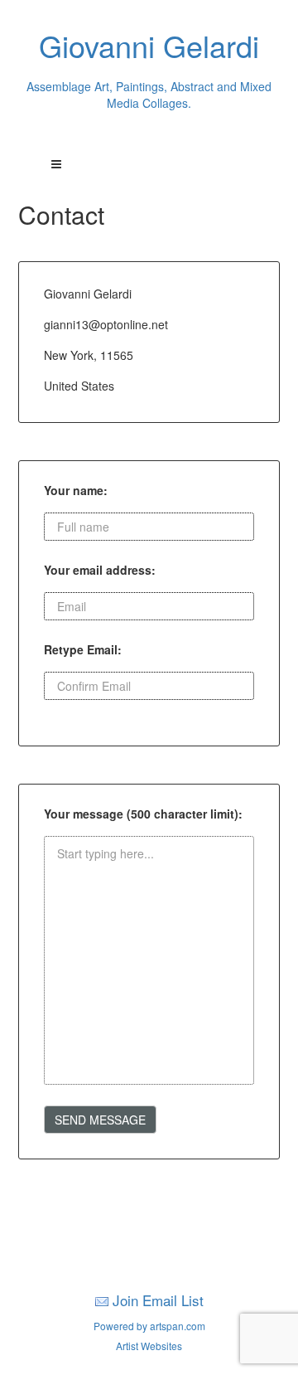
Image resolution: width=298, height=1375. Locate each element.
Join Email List (158, 1300)
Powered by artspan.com (149, 1326)
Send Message (100, 1119)
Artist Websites (149, 1346)
